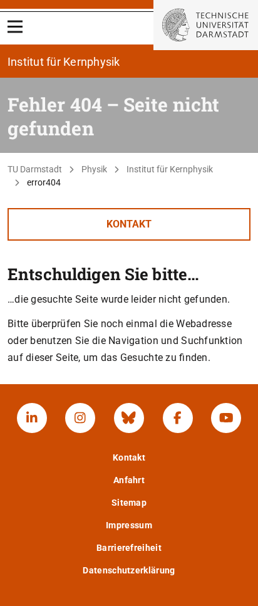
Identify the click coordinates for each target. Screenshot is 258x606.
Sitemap (129, 503)
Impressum (129, 525)
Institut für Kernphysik (169, 169)
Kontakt (129, 224)
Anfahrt (129, 480)
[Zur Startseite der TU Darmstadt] (205, 25)
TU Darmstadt (35, 169)
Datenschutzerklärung (129, 570)
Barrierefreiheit (129, 548)
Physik (94, 169)
